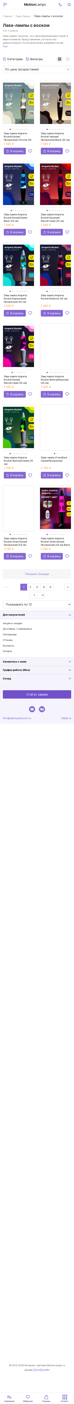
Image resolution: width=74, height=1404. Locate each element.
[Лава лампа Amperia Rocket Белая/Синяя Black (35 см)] (18, 186)
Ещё (5, 46)
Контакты (8, 645)
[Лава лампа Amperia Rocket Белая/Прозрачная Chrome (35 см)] (18, 105)
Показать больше (37, 574)
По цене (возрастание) (22, 69)
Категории (15, 59)
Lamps (35, 4)
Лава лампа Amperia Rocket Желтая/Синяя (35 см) (18, 460)
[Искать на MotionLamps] (69, 4)
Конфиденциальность (17, 718)
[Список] (67, 59)
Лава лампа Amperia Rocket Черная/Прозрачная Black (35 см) (55, 136)
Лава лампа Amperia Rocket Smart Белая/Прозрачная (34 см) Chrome (15, 541)
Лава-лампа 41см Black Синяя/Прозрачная (54, 459)
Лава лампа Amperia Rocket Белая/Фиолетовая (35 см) (15, 379)
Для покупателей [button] (14, 614)
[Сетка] (59, 59)
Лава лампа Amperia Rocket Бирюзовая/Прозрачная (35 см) (15, 298)
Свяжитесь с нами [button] (14, 661)
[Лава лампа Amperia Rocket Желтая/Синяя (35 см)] (18, 429)
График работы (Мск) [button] (16, 669)
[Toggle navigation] (15, 4)
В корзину (17, 151)
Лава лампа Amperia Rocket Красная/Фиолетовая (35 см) (52, 217)
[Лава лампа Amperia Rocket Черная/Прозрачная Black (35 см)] (55, 105)
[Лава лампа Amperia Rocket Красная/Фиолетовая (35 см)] (55, 186)
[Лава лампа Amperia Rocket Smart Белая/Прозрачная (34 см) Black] (55, 510)
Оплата (7, 651)
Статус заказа (37, 694)
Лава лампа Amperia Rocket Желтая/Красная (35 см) (54, 379)
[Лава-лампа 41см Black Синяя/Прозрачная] (55, 429)
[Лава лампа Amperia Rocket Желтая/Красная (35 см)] (55, 348)
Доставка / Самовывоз (17, 628)
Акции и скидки (12, 623)
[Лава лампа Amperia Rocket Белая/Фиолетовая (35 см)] (18, 348)
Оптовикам (10, 634)
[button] (60, 4)
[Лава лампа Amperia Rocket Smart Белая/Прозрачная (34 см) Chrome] (18, 510)
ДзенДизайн (41, 1369)
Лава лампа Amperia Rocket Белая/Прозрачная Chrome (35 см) (17, 136)
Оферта (66, 718)
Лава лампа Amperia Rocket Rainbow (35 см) (54, 297)
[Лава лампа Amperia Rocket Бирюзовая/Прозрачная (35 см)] (18, 267)
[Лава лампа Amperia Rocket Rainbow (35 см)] (55, 267)
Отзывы (8, 639)
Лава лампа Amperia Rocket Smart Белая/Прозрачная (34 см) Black (55, 541)
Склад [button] (7, 678)
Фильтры (36, 59)
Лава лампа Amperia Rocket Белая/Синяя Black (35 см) (15, 217)
